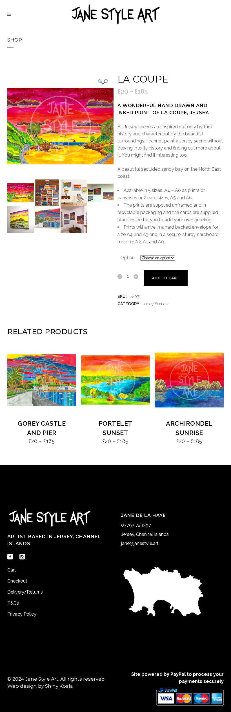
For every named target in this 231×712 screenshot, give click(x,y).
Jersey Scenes (154, 304)
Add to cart (165, 278)
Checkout (17, 581)
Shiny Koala (59, 686)
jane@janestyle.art (140, 543)
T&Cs (13, 603)
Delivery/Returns (25, 592)
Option (127, 257)
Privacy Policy (21, 614)
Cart (11, 570)
